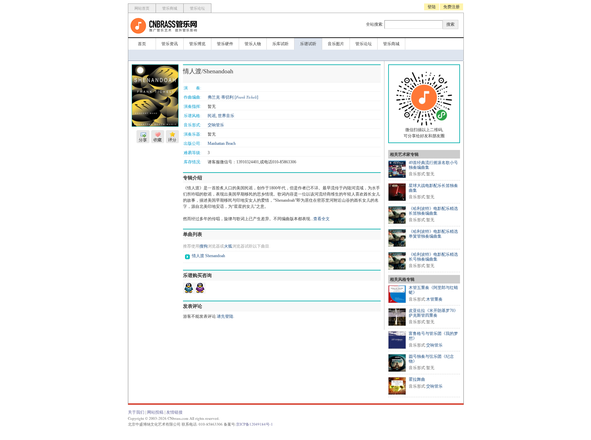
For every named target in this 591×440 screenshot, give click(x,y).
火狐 (228, 246)
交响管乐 (216, 125)
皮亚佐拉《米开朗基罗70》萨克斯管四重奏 (433, 313)
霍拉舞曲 (417, 379)
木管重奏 (434, 299)
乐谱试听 (308, 43)
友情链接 (174, 412)
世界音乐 (226, 115)
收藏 (157, 136)
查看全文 (321, 218)
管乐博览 (197, 43)
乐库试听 (280, 43)
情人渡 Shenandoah (208, 255)
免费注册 (451, 6)
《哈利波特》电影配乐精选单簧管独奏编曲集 (433, 234)
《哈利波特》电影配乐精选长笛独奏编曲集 (433, 211)
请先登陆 (225, 316)
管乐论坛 (197, 8)
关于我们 (136, 412)
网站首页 (141, 8)
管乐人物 (253, 43)
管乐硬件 (225, 43)
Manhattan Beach (222, 143)
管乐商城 (169, 8)
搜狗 (203, 246)
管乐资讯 (169, 43)
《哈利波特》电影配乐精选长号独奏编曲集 (433, 257)
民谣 (212, 115)
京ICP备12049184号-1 (254, 424)
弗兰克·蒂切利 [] (233, 97)
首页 (142, 43)
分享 (142, 136)
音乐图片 (336, 43)
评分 (172, 136)
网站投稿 (155, 412)
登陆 (432, 6)
